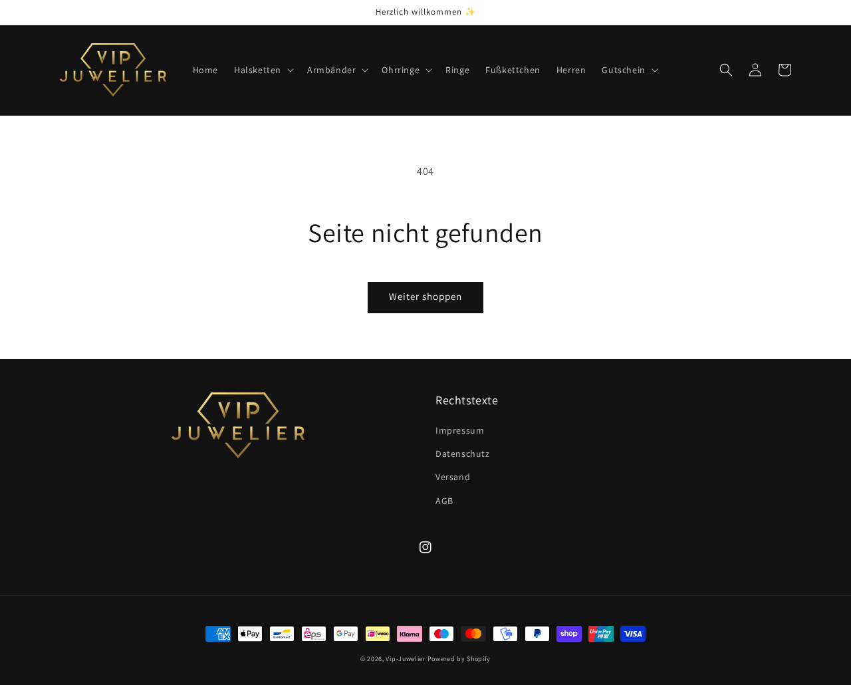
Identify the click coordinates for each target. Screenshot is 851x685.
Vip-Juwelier (405, 658)
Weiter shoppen (425, 296)
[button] (262, 70)
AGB (444, 501)
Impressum (459, 430)
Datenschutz (462, 454)
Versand (452, 477)
